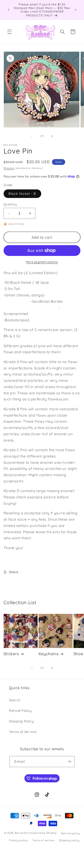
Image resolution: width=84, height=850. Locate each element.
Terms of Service (23, 732)
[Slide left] (32, 136)
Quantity (10, 204)
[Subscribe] (69, 761)
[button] (9, 32)
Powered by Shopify (42, 833)
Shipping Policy (21, 721)
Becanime (21, 833)
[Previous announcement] (8, 10)
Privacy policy (18, 840)
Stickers (11, 653)
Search (14, 700)
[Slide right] (52, 136)
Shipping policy (69, 840)
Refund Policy (20, 710)
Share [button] (13, 572)
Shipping (9, 168)
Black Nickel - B (22, 193)
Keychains (49, 653)
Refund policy (70, 833)
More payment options (42, 262)
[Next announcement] (75, 10)
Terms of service (43, 840)
